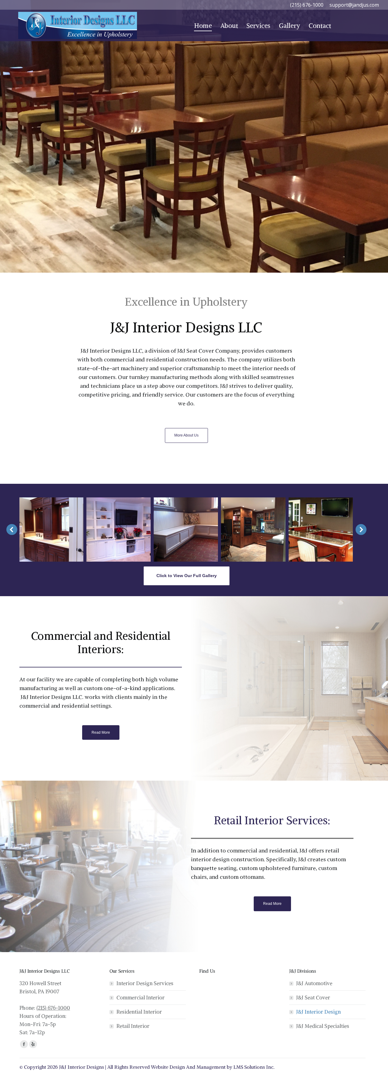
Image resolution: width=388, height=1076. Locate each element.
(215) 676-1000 (53, 1008)
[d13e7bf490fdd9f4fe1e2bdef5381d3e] (253, 529)
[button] (11, 529)
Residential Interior (139, 1011)
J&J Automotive (314, 983)
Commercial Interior (140, 997)
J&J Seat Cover (313, 997)
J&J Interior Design (318, 1011)
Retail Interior (132, 1026)
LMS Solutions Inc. (254, 1067)
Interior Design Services (144, 983)
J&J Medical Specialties (322, 1026)
